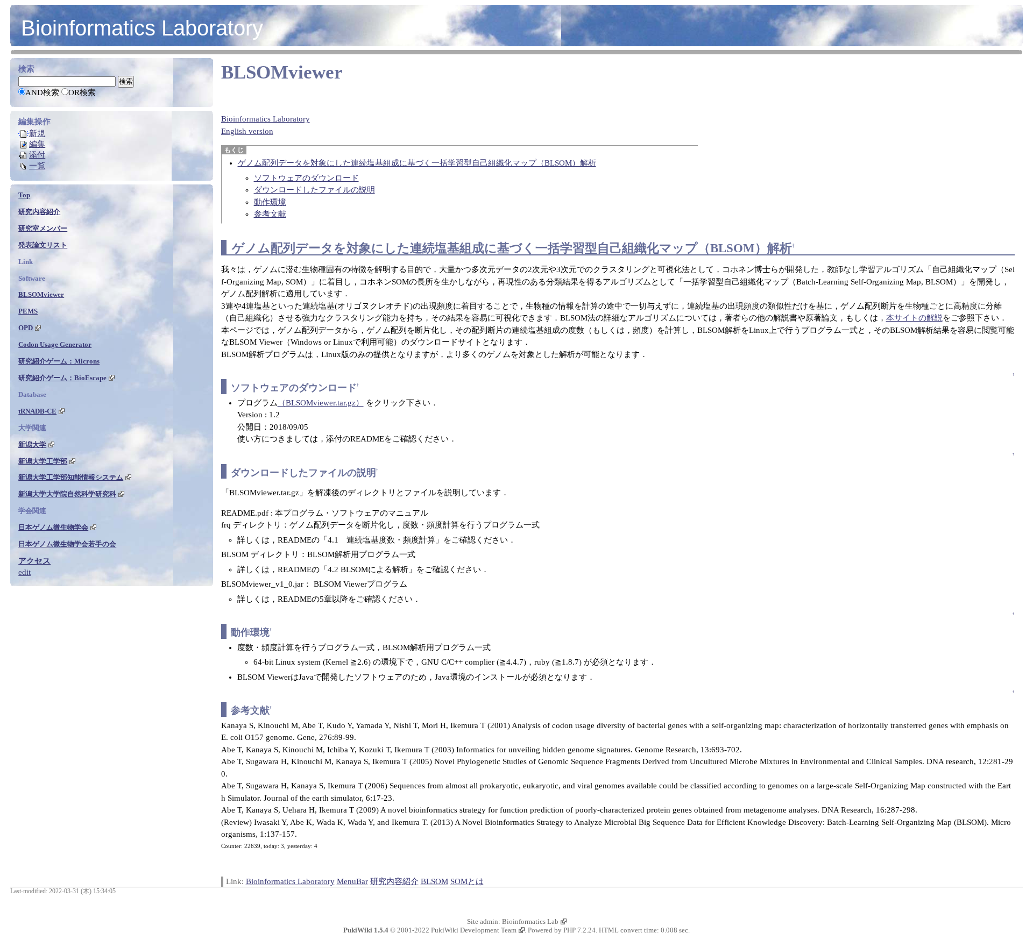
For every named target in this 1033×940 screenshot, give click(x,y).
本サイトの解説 (914, 318)
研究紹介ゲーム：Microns (59, 361)
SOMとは (467, 881)
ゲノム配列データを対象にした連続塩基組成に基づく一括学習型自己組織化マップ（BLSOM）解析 (417, 163)
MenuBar (352, 881)
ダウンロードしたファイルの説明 (314, 190)
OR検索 (82, 92)
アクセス (34, 561)
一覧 (37, 165)
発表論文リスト (42, 245)
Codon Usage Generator (54, 344)
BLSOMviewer (282, 72)
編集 (37, 144)
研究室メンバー (42, 228)
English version (247, 131)
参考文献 (270, 214)
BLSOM (434, 881)
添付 (37, 155)
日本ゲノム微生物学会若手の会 (67, 544)
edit (24, 572)
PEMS (28, 311)
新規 (37, 133)
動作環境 (270, 202)
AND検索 (42, 92)
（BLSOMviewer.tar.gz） (321, 402)
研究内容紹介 (394, 881)
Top (24, 195)
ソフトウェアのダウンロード (306, 178)
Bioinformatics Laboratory (142, 28)
